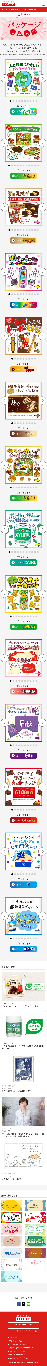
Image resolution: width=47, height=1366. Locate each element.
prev (4, 78)
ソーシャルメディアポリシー (19, 1344)
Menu (43, 5)
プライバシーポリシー (16, 1341)
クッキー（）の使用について (21, 1348)
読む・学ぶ (15, 10)
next (42, 78)
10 (36, 101)
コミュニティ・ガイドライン (19, 1358)
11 (38, 165)
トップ (4, 10)
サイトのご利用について (17, 1355)
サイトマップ (13, 1337)
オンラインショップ (23, 1331)
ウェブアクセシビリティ (17, 1351)
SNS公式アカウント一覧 (23, 1325)
